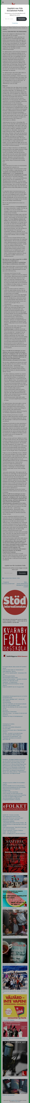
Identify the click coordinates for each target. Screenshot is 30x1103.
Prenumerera (21, 19)
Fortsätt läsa (15, 23)
